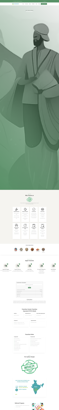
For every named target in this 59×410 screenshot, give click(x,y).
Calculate (29, 287)
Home (26, 10)
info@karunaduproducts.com (19, 1)
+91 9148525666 (14, 1)
